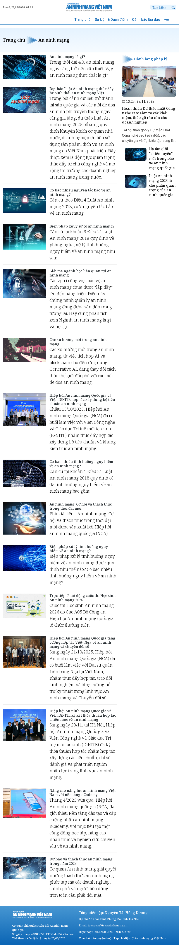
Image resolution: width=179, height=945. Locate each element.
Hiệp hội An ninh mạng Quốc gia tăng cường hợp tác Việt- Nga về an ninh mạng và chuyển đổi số (82, 642)
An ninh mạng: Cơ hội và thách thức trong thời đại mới (81, 506)
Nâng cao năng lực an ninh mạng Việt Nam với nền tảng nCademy (82, 792)
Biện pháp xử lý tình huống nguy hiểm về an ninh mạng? (79, 548)
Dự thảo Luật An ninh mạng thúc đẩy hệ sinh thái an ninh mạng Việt (82, 90)
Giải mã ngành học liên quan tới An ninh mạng (81, 273)
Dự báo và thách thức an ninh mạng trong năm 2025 (81, 861)
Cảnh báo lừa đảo (146, 19)
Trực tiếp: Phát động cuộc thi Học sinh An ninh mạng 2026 (83, 597)
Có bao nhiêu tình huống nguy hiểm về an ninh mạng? (81, 463)
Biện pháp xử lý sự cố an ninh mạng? (82, 226)
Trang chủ (82, 19)
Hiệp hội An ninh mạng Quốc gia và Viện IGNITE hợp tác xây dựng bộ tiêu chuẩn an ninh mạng (82, 399)
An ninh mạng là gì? (67, 56)
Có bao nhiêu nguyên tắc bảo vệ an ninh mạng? (80, 192)
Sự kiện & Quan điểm (111, 19)
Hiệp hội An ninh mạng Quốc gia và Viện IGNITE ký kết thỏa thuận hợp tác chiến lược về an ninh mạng (83, 715)
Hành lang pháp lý (150, 59)
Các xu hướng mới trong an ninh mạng (78, 341)
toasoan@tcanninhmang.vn (107, 925)
